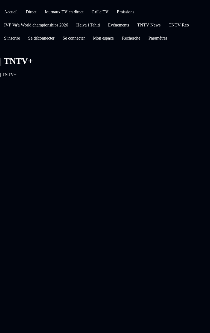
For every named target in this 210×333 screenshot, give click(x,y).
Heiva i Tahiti (88, 25)
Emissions (125, 12)
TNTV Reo (179, 25)
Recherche (131, 38)
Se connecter (74, 38)
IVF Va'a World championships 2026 (36, 25)
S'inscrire (12, 38)
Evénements (118, 25)
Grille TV (100, 12)
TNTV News (149, 25)
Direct (31, 12)
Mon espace (103, 38)
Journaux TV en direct (64, 12)
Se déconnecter (41, 38)
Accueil (11, 12)
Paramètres (157, 38)
